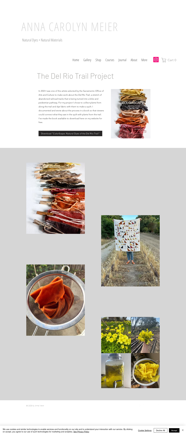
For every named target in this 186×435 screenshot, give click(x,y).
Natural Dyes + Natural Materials (42, 39)
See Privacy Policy (81, 431)
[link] (169, 60)
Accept (174, 430)
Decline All (160, 430)
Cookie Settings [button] (145, 430)
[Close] (182, 430)
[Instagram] (156, 59)
